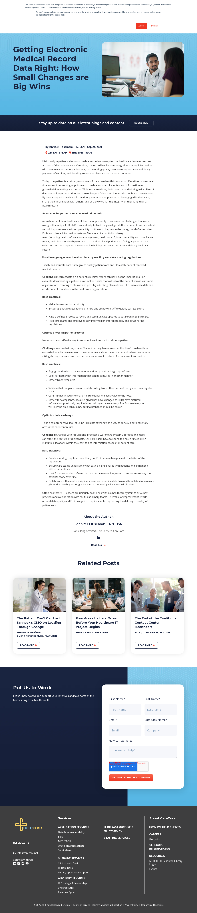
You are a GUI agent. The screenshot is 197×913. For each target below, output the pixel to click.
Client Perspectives (30, 636)
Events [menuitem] (153, 869)
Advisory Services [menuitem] (71, 878)
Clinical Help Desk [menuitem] (68, 863)
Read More (27, 645)
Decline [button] (154, 25)
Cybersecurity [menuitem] (66, 887)
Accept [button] (141, 25)
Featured (50, 636)
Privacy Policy (131, 904)
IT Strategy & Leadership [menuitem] (72, 883)
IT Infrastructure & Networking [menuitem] (118, 829)
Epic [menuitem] (60, 836)
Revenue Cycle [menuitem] (66, 892)
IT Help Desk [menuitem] (65, 868)
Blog (88, 152)
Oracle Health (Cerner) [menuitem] (71, 845)
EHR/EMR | (78, 152)
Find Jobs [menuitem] (154, 839)
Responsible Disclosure (152, 904)
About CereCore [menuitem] (162, 818)
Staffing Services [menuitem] (117, 837)
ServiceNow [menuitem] (65, 850)
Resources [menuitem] (157, 855)
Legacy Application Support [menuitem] (74, 872)
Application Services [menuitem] (73, 827)
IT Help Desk (151, 632)
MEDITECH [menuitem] (64, 841)
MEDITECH (23, 632)
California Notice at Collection (107, 904)
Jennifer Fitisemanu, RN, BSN (67, 147)
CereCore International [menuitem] (160, 847)
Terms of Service (81, 904)
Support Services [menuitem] (71, 858)
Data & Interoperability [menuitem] (71, 832)
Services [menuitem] (65, 818)
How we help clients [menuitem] (165, 827)
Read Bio (96, 545)
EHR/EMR (35, 632)
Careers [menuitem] (155, 834)
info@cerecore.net (27, 853)
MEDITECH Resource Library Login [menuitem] (165, 862)
